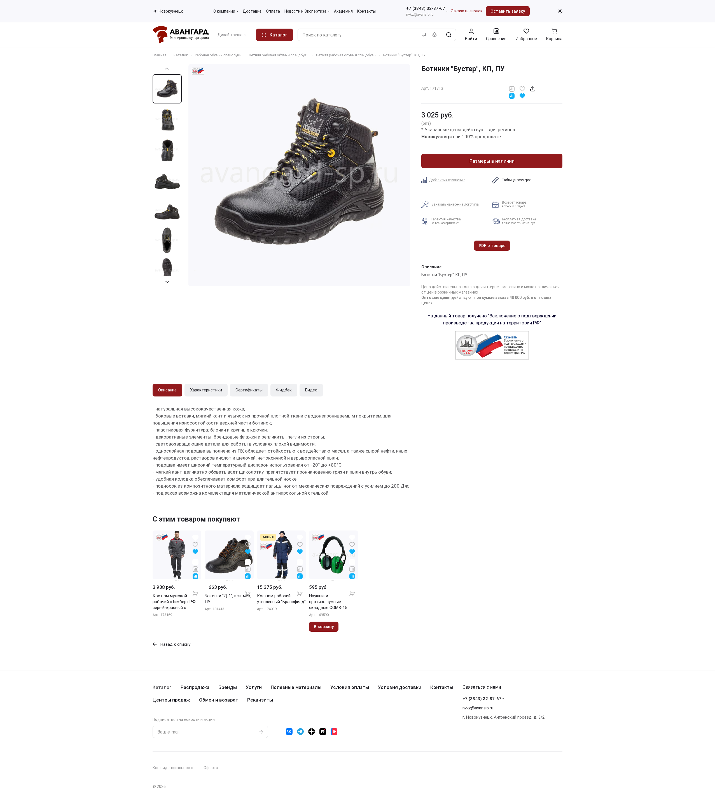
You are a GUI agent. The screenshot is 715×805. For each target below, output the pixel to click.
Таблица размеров (517, 180)
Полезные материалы (296, 687)
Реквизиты (260, 700)
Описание (167, 390)
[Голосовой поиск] (435, 35)
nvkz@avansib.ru (420, 14)
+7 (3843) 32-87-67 (425, 8)
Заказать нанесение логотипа (455, 204)
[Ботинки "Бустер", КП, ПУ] (299, 175)
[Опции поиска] (423, 35)
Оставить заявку (507, 11)
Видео (311, 390)
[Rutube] (322, 731)
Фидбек (284, 390)
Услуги (254, 687)
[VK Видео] (334, 731)
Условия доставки (399, 687)
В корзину (324, 626)
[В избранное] (522, 88)
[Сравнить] (512, 88)
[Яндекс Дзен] (311, 731)
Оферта (211, 767)
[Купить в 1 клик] (195, 590)
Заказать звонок (466, 11)
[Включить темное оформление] (560, 11)
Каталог (162, 687)
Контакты (441, 687)
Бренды (227, 687)
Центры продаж (171, 700)
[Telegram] (300, 731)
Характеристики (206, 390)
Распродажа (195, 687)
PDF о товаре (492, 245)
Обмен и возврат (218, 700)
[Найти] (449, 35)
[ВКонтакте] (289, 731)
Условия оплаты (349, 687)
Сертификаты (249, 390)
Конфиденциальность (174, 767)
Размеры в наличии (492, 161)
